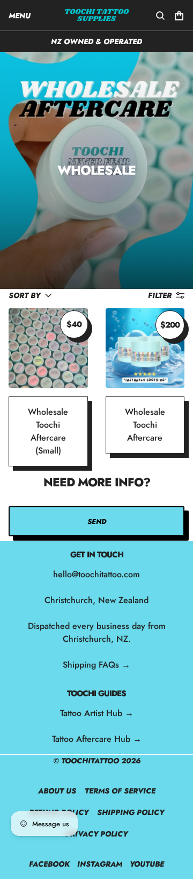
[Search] (160, 15)
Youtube (147, 864)
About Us (57, 790)
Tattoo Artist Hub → (96, 713)
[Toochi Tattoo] (96, 15)
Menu (20, 15)
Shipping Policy (130, 812)
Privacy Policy (96, 833)
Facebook (49, 864)
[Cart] (179, 15)
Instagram (99, 864)
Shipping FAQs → (96, 664)
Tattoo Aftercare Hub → (97, 739)
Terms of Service (120, 790)
